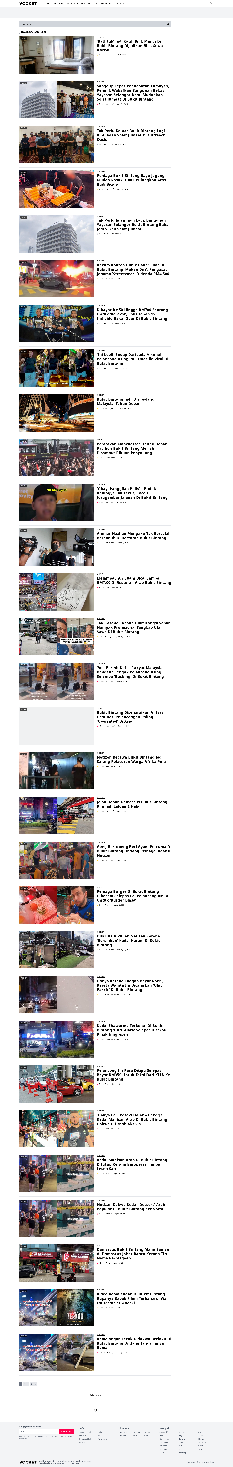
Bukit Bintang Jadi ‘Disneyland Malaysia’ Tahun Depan (126, 401)
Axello (107, 457)
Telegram (41, 1436)
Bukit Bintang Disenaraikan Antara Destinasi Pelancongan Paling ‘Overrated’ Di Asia (130, 717)
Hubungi (101, 1432)
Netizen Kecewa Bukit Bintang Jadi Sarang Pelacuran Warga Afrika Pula (131, 759)
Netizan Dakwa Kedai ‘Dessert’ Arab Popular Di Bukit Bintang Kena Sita (131, 1206)
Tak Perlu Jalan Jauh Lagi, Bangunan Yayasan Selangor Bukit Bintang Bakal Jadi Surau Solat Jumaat (133, 224)
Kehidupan (46, 3)
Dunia (161, 1435)
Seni (180, 1449)
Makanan (100, 574)
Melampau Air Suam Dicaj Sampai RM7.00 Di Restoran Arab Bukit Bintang (134, 580)
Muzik (181, 1446)
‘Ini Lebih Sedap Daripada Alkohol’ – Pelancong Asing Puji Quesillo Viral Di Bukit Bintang (132, 359)
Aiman (107, 587)
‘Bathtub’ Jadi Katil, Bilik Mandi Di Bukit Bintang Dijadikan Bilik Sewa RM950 (130, 45)
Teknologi (70, 3)
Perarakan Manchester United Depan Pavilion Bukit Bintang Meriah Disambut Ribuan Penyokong (132, 448)
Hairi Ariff (109, 994)
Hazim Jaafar (110, 55)
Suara (200, 1449)
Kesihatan (202, 1442)
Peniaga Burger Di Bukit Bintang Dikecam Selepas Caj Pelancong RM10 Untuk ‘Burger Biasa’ (132, 896)
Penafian (82, 1435)
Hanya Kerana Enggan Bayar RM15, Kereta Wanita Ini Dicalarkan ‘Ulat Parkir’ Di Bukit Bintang (130, 985)
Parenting (202, 1446)
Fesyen (181, 1435)
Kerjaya (82, 1442)
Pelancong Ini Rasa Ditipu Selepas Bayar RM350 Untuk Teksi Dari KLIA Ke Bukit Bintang (133, 1075)
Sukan (54, 3)
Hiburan (201, 1439)
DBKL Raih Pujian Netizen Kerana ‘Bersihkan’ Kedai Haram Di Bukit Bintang (128, 940)
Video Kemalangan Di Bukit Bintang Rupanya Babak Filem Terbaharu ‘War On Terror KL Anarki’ (132, 1298)
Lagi (89, 3)
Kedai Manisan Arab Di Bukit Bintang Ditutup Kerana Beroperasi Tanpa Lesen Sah (132, 1164)
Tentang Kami (85, 1432)
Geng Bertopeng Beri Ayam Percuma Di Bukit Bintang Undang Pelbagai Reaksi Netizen (134, 851)
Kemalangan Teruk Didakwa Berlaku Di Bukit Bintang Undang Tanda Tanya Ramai (134, 1343)
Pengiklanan (103, 1439)
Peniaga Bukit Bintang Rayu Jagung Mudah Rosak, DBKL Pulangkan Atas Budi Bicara (131, 180)
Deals (96, 3)
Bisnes (181, 1432)
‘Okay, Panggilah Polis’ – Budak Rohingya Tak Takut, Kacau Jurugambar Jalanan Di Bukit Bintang (132, 493)
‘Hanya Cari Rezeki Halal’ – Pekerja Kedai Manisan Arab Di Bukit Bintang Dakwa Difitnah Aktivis (132, 1119)
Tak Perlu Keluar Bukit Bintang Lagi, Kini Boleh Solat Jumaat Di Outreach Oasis (131, 135)
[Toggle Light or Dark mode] (205, 3)
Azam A (108, 1173)
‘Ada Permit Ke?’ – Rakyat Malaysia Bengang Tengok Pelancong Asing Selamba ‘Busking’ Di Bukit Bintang (130, 672)
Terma (100, 1435)
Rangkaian (105, 3)
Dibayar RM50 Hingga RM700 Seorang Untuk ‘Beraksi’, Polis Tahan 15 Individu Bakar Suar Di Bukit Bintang (132, 314)
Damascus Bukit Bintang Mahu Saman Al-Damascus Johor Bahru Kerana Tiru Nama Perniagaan (133, 1254)
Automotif (81, 3)
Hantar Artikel (85, 1439)
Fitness (200, 1435)
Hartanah (101, 37)
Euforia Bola (118, 3)
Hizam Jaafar (109, 368)
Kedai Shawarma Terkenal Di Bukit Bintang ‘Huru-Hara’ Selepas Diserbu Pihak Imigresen (131, 1030)
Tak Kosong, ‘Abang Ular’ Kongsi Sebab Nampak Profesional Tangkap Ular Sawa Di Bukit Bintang (134, 627)
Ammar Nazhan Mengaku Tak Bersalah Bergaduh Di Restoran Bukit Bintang (134, 535)
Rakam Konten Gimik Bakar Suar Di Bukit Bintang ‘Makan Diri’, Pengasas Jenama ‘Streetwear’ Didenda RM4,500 (133, 269)
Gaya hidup (164, 1439)
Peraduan (163, 1449)
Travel (61, 3)
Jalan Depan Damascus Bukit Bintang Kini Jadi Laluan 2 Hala (132, 804)
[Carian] (211, 3)
